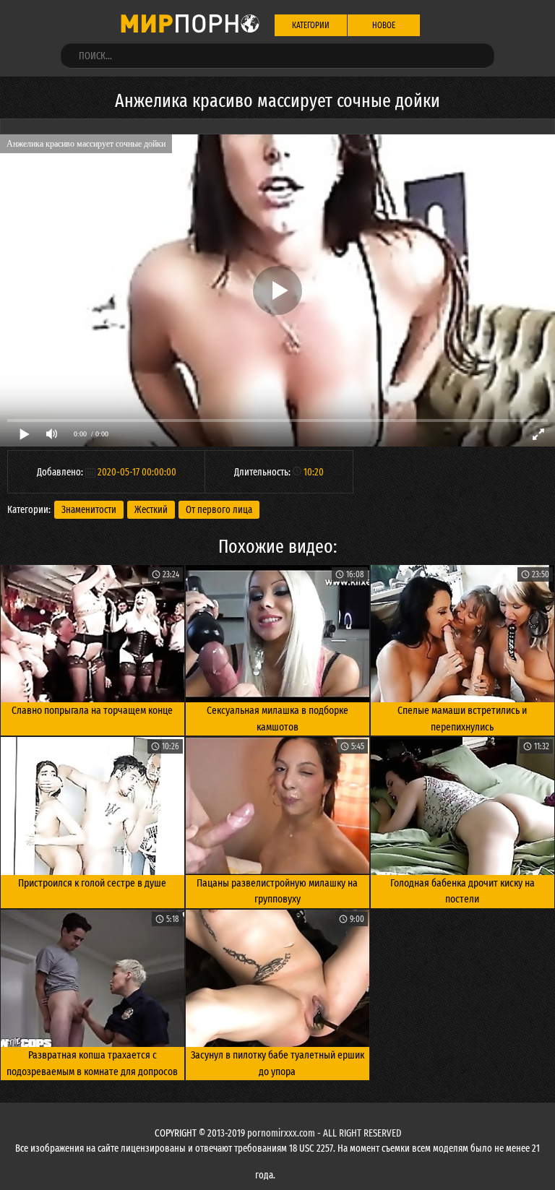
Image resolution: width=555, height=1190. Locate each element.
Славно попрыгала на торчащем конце (92, 710)
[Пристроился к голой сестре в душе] (92, 805)
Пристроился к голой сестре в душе (92, 882)
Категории (311, 25)
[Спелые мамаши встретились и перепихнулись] (462, 633)
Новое (383, 25)
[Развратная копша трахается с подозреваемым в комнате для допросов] (92, 978)
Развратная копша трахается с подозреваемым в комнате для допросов (92, 1063)
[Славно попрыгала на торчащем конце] (92, 633)
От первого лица (219, 510)
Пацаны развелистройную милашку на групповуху (277, 891)
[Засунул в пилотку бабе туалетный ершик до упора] (277, 978)
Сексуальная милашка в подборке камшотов (277, 718)
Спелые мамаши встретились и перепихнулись (462, 718)
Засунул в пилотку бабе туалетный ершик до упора (277, 1063)
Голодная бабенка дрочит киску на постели (462, 891)
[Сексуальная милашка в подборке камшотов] (277, 633)
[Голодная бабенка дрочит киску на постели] (462, 805)
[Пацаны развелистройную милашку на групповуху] (277, 805)
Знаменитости (88, 510)
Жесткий (151, 510)
